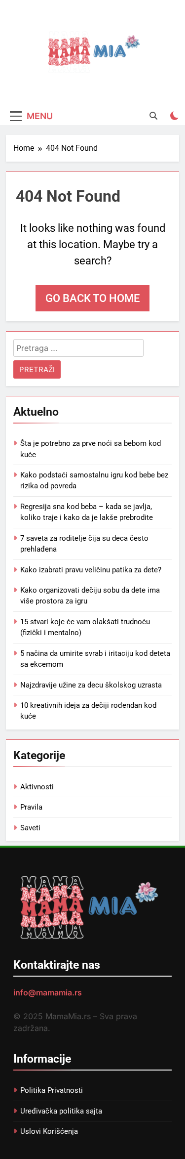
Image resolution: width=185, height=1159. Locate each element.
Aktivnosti (37, 786)
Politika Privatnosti (51, 1090)
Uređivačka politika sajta (61, 1111)
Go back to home (92, 298)
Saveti (30, 827)
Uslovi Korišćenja (49, 1131)
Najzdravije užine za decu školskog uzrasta (91, 685)
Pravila (31, 807)
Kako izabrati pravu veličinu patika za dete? (90, 569)
